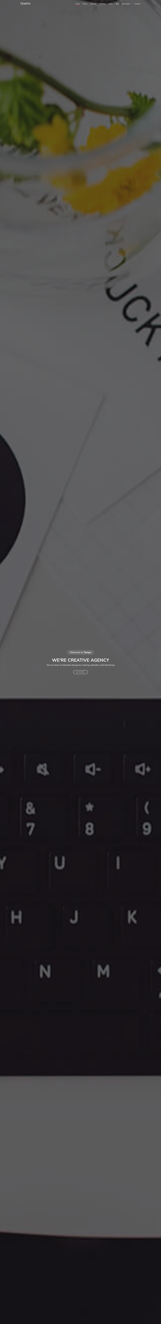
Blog (117, 4)
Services (93, 4)
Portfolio (102, 4)
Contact (137, 4)
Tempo (25, 4)
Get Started (80, 672)
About (85, 4)
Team (111, 4)
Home (78, 4)
